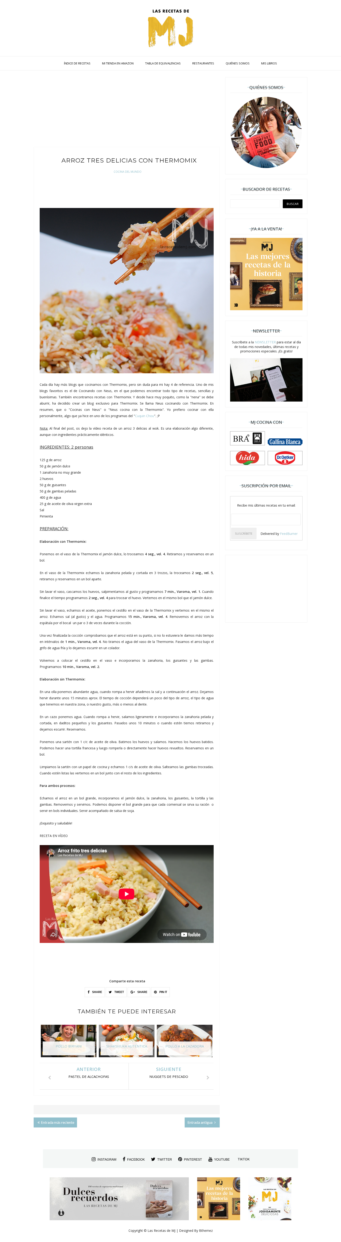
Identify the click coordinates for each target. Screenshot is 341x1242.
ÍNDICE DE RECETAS (77, 63)
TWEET (119, 992)
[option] (69, 1043)
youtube (222, 1159)
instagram (106, 1159)
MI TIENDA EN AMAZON (118, 63)
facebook (136, 1159)
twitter (164, 1159)
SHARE (96, 992)
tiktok (244, 1159)
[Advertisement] (127, 109)
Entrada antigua (200, 1122)
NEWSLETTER (265, 342)
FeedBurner (289, 533)
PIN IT (163, 992)
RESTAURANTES (203, 63)
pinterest (193, 1159)
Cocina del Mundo (128, 172)
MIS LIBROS (269, 63)
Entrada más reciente (57, 1122)
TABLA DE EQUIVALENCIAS (163, 63)
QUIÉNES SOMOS (238, 63)
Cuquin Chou (144, 416)
